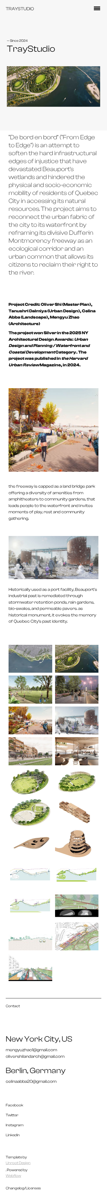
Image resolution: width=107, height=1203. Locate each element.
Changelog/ (16, 1188)
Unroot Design (18, 1163)
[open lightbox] (30, 659)
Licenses (33, 1188)
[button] (97, 8)
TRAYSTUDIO (20, 8)
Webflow (13, 1175)
